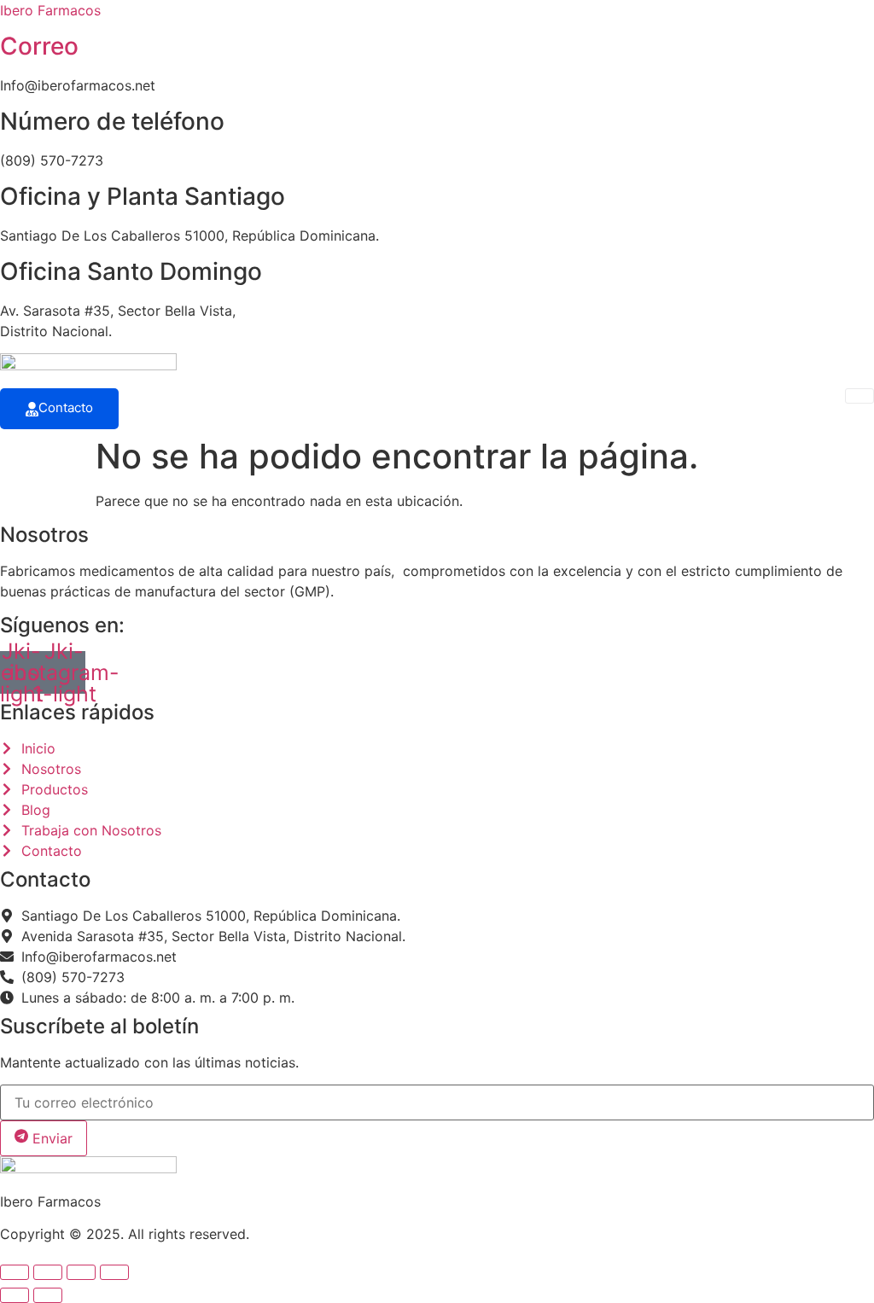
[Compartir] (81, 1272)
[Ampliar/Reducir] (14, 1272)
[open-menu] (859, 396)
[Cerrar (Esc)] (114, 1272)
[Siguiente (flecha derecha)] (47, 1295)
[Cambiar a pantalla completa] (47, 1272)
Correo (39, 46)
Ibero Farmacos (50, 10)
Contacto (65, 407)
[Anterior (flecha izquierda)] (14, 1295)
